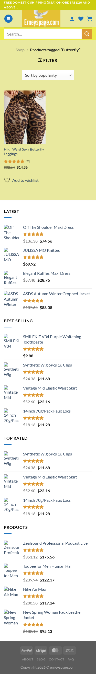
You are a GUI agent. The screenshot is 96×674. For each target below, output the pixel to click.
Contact (56, 659)
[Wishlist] (80, 18)
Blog (41, 659)
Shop (20, 49)
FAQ (71, 659)
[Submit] (87, 34)
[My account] (72, 18)
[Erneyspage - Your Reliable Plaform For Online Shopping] (41, 18)
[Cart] (89, 18)
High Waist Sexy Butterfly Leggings (24, 151)
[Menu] (8, 19)
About (28, 659)
